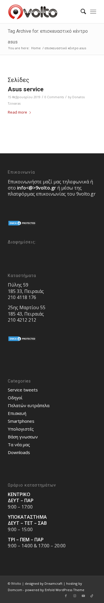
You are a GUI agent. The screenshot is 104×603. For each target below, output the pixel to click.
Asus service (26, 89)
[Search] (80, 11)
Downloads (19, 452)
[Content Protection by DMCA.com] (22, 224)
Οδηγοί (15, 397)
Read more (17, 112)
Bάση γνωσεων (23, 437)
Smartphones (21, 421)
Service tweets (23, 390)
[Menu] (93, 12)
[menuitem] (80, 11)
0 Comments (54, 97)
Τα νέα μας (19, 444)
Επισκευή (17, 413)
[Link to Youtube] (83, 595)
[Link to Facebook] (66, 595)
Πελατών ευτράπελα (28, 405)
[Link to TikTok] (92, 595)
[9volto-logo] (43, 11)
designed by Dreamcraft (43, 583)
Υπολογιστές (21, 429)
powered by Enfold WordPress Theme (54, 590)
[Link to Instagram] (74, 595)
